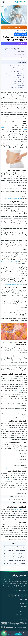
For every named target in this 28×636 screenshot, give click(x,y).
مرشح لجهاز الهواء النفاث (18, 68)
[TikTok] (9, 595)
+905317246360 (21, 591)
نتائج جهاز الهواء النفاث (18, 78)
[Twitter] (22, 595)
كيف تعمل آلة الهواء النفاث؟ (17, 72)
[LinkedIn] (19, 595)
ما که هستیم (23, 603)
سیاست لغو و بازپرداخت (21, 615)
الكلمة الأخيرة (21, 86)
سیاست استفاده (22, 609)
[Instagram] (12, 595)
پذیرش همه (18, 634)
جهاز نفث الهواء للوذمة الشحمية (16, 76)
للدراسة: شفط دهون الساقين (17, 88)
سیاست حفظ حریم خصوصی (20, 612)
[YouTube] (15, 595)
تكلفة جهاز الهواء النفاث (18, 82)
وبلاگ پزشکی (23, 606)
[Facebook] (25, 595)
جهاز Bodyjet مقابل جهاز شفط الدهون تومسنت (13, 74)
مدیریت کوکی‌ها (10, 634)
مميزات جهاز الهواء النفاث (18, 70)
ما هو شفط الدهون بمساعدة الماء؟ (16, 66)
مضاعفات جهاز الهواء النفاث (17, 80)
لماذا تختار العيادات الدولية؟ (18, 84)
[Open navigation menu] (3, 2)
